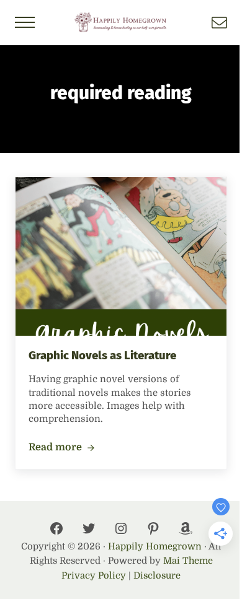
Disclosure (157, 576)
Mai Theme (188, 561)
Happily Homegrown (155, 546)
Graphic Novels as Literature (102, 355)
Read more (61, 447)
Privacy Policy (93, 576)
